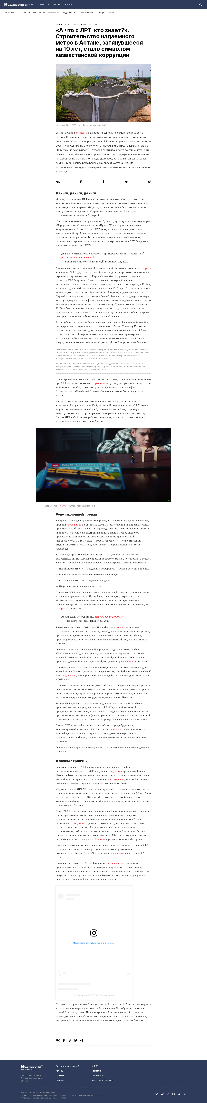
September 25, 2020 (116, 262)
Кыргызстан (39, 12)
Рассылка (96, 1071)
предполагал (68, 676)
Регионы (60, 1080)
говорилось (63, 609)
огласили (81, 132)
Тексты (56, 5)
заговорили (144, 268)
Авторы (59, 1071)
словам (102, 712)
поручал (121, 628)
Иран (111, 12)
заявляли (115, 730)
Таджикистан (69, 12)
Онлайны (60, 1075)
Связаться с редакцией (67, 1066)
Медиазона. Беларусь (102, 1080)
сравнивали (101, 383)
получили (78, 823)
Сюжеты (68, 5)
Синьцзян (101, 12)
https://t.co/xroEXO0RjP (108, 617)
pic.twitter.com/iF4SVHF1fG (78, 258)
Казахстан (25, 12)
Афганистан (10, 12)
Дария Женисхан (90, 24)
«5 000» (63, 505)
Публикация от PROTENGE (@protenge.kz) (94, 995)
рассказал (113, 863)
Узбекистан (54, 12)
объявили (99, 839)
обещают (118, 853)
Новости (44, 5)
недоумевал (117, 779)
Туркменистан (86, 12)
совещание (74, 525)
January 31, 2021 (99, 621)
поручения (115, 771)
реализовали (126, 662)
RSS (95, 1066)
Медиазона (97, 1075)
